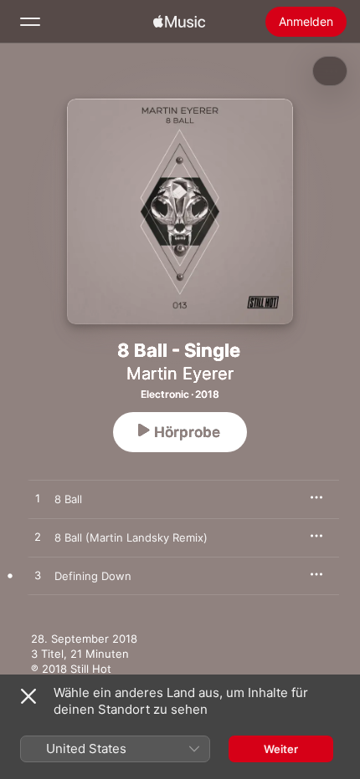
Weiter (281, 749)
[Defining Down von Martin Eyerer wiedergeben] (37, 575)
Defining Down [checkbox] (92, 576)
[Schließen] (28, 696)
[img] (179, 21)
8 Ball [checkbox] (68, 499)
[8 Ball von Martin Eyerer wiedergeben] (37, 499)
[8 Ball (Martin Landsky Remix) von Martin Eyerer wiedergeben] (37, 537)
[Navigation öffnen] (30, 21)
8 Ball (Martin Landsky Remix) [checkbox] (131, 537)
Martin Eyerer (180, 374)
